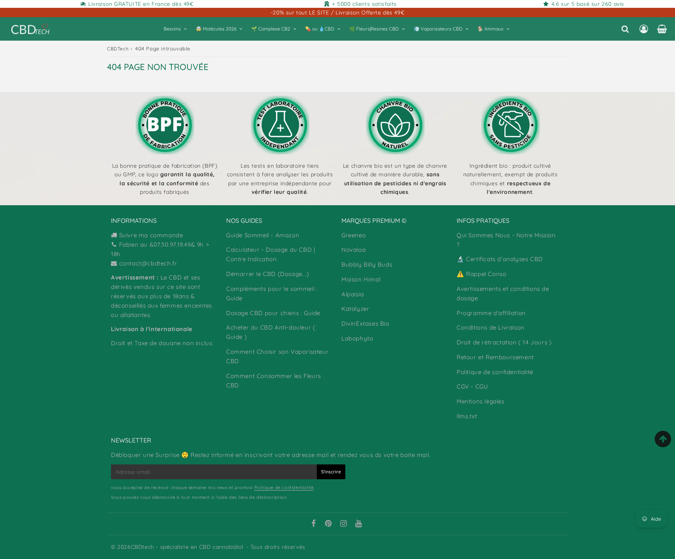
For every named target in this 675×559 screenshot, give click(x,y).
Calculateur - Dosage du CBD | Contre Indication (270, 254)
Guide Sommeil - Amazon (262, 235)
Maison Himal (360, 279)
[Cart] (662, 29)
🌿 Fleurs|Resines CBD (374, 29)
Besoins (172, 29)
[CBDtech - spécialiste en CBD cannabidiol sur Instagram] (343, 524)
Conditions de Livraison (491, 327)
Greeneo (353, 235)
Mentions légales (481, 401)
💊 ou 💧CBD (319, 29)
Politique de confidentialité (495, 372)
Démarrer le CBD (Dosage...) (267, 274)
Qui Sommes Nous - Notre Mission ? (506, 239)
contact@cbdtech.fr (148, 263)
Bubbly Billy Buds (366, 264)
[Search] (625, 29)
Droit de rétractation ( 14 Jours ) (504, 342)
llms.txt (467, 416)
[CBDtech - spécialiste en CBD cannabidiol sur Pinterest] (328, 524)
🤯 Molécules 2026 (216, 29)
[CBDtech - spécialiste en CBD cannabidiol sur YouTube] (358, 524)
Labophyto (357, 338)
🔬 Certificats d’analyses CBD (500, 259)
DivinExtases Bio (365, 323)
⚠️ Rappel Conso (481, 274)
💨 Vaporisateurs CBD (438, 29)
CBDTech (118, 49)
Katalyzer (355, 308)
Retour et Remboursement (495, 357)
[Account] (643, 29)
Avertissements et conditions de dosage (503, 293)
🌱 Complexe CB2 (270, 29)
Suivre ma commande (151, 235)
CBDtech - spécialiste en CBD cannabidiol (187, 546)
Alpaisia (352, 294)
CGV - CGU (472, 386)
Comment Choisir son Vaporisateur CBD (277, 356)
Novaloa (353, 249)
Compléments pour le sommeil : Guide (272, 293)
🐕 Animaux (490, 29)
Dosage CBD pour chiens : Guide (273, 313)
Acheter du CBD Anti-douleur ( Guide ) (270, 332)
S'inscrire (331, 472)
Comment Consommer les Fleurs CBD (273, 380)
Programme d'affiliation (491, 313)
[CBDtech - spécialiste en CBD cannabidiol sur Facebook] (313, 524)
